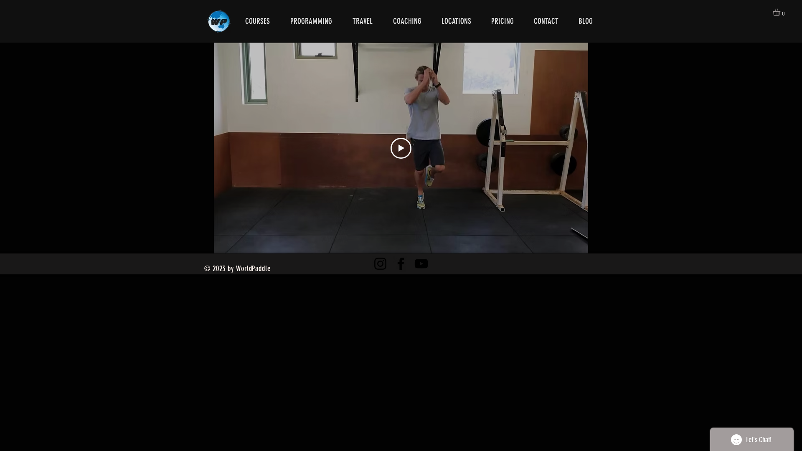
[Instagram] (380, 264)
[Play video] (401, 148)
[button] (781, 12)
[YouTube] (421, 264)
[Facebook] (401, 264)
